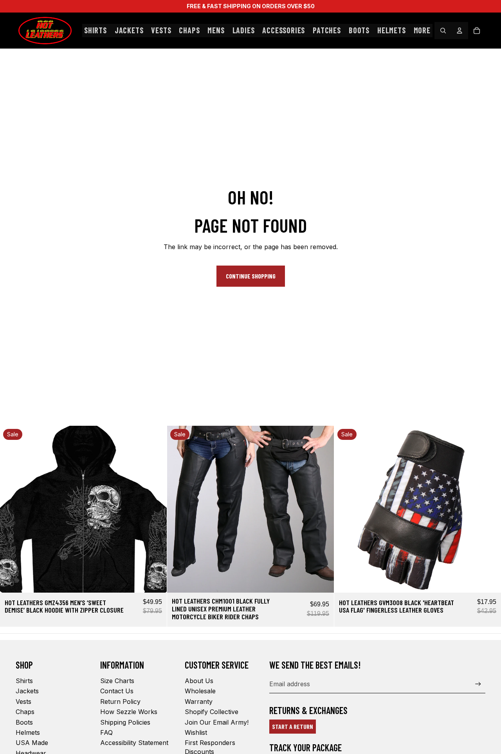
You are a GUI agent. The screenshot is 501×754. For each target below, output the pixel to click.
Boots (24, 722)
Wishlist (196, 732)
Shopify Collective (211, 712)
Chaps (25, 712)
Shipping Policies (125, 722)
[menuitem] (422, 30)
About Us (199, 681)
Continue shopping (251, 276)
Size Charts (117, 681)
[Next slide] (155, 509)
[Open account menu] (459, 30)
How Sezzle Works (128, 712)
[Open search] (443, 30)
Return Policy (120, 701)
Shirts (24, 681)
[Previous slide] (11, 509)
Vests (23, 701)
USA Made (32, 743)
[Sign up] (478, 684)
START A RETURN (292, 726)
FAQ (106, 732)
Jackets (27, 691)
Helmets (28, 732)
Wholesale (200, 691)
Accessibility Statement (134, 743)
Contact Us (116, 691)
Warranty (199, 701)
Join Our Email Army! (217, 722)
